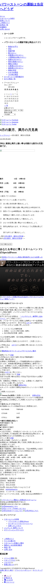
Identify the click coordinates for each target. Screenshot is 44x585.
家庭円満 (11, 51)
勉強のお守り (13, 46)
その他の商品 (13, 74)
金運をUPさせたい (15, 59)
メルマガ (7, 562)
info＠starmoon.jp (11, 489)
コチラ (28, 323)
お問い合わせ (5, 29)
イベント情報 (9, 558)
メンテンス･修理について (13, 528)
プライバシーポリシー (23, 570)
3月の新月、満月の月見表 (14, 236)
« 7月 (6, 105)
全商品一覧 (4, 25)
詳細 (12, 355)
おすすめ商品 (13, 72)
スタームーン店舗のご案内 (14, 543)
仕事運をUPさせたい (15, 66)
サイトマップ (38, 570)
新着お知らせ (9, 565)
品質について (5, 20)
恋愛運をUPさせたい (15, 55)
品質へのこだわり (14, 526)
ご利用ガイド (5, 23)
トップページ (5, 135)
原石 (9, 49)
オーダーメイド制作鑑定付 (14, 77)
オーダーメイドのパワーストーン (20, 523)
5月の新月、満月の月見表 (12, 238)
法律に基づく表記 (6, 570)
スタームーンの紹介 (7, 18)
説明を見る (22, 385)
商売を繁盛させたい (15, 62)
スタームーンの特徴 (11, 519)
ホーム (2, 16)
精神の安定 (12, 70)
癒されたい (12, 53)
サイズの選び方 (10, 541)
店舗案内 (3, 27)
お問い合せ (8, 549)
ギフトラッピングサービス (14, 530)
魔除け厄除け (13, 64)
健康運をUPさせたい (15, 68)
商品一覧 (7, 547)
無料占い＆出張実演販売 (13, 545)
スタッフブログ (10, 560)
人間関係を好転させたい (17, 57)
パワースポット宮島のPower (18, 521)
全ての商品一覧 (10, 79)
